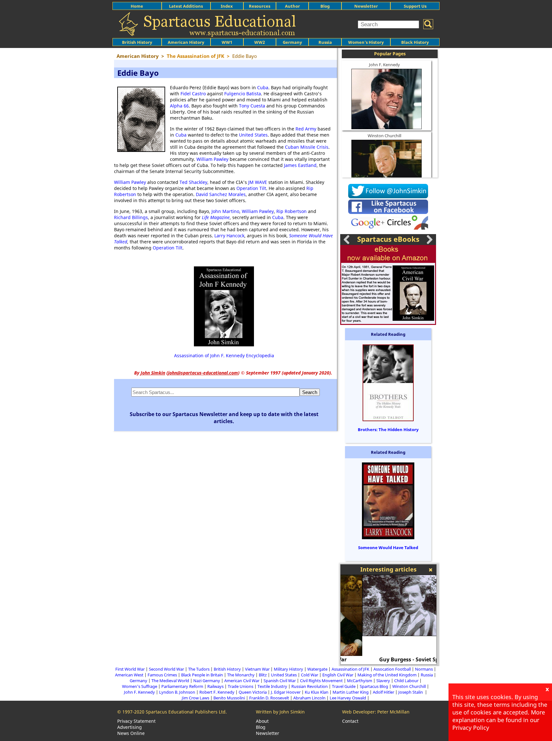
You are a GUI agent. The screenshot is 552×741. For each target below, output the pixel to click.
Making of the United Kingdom (387, 675)
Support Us (415, 6)
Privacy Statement (136, 721)
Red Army (305, 129)
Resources (259, 6)
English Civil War (337, 675)
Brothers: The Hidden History (388, 429)
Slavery (383, 680)
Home (137, 6)
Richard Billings (131, 217)
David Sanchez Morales (221, 194)
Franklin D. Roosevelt (269, 698)
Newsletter (366, 6)
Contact (350, 721)
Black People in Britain (202, 675)
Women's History (366, 42)
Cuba (262, 87)
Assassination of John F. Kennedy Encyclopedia (224, 355)
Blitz (263, 675)
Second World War (166, 669)
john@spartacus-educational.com (203, 373)
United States (253, 135)
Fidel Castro (193, 94)
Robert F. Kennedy (216, 692)
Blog (325, 6)
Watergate (317, 669)
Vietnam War (257, 669)
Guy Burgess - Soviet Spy (388, 659)
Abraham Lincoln (309, 698)
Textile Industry (272, 686)
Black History (415, 42)
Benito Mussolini (229, 698)
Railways (215, 686)
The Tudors (199, 669)
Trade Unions (240, 686)
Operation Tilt (251, 188)
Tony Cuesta (252, 106)
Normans (424, 669)
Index (227, 6)
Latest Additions (186, 6)
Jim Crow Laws (195, 698)
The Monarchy (241, 675)
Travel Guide (344, 686)
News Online (131, 733)
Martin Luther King (351, 692)
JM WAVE (257, 182)
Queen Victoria (253, 692)
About (262, 721)
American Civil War (241, 680)
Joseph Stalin (411, 692)
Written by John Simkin (280, 712)
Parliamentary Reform (182, 686)
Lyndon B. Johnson (177, 692)
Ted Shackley (193, 182)
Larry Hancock (229, 236)
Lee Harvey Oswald (348, 698)
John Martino (225, 211)
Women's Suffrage (139, 686)
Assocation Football (392, 669)
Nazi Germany (206, 680)
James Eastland (300, 165)
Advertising (129, 727)
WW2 (259, 42)
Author (292, 6)
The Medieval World (170, 680)
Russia (325, 42)
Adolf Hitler (383, 692)
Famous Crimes (162, 675)
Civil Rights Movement (321, 680)
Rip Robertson (291, 211)
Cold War (309, 675)
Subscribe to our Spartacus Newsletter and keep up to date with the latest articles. (224, 418)
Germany (292, 42)
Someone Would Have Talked (388, 547)
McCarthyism (359, 680)
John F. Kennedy (384, 64)
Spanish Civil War (280, 680)
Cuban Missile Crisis (306, 147)
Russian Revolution (309, 686)
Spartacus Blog (374, 686)
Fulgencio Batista (242, 94)
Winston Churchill (384, 135)
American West (129, 675)
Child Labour (406, 680)
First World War (130, 669)
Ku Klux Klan (316, 692)
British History (227, 669)
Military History (288, 669)
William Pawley (212, 159)
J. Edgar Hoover (286, 692)
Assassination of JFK (350, 669)
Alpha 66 (179, 106)
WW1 (227, 42)
